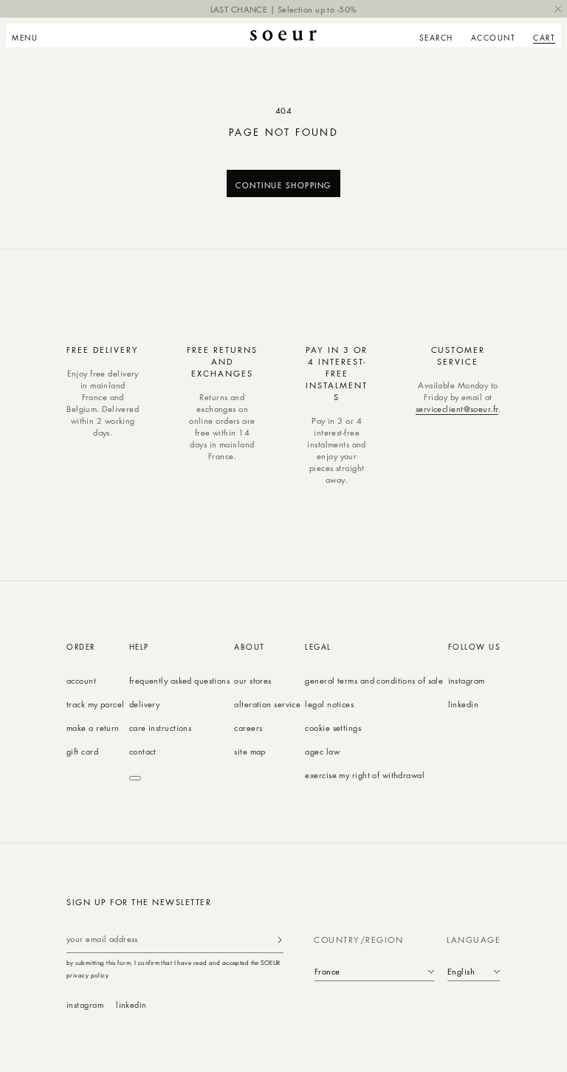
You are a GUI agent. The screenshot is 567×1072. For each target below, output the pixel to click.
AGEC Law (322, 751)
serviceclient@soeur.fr (457, 408)
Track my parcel (95, 703)
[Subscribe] (280, 939)
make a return (93, 727)
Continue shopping (283, 184)
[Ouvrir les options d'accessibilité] (135, 778)
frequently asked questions (179, 680)
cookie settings (333, 727)
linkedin (463, 703)
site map (250, 751)
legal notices (329, 703)
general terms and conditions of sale (374, 680)
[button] (29, 35)
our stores (252, 680)
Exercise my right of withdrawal (365, 774)
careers (248, 727)
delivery (144, 703)
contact (143, 751)
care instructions (160, 727)
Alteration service (267, 703)
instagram (466, 680)
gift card (82, 751)
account (81, 680)
